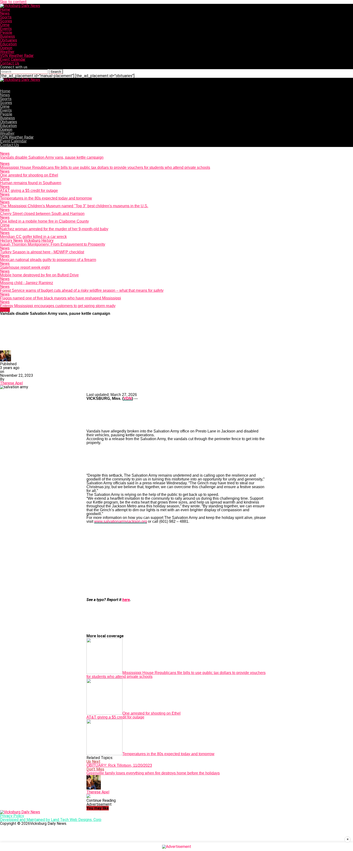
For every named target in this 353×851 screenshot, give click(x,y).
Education (8, 44)
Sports (6, 17)
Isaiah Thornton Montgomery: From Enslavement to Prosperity (52, 244)
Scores (6, 21)
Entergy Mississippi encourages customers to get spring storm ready (58, 306)
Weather (7, 51)
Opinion (6, 48)
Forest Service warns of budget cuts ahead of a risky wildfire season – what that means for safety (82, 290)
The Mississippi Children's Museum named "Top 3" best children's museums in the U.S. (74, 206)
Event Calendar (12, 59)
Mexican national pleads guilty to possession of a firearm (48, 260)
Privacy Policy (12, 816)
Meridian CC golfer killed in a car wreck (33, 237)
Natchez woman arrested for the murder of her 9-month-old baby (54, 229)
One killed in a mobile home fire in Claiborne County (44, 221)
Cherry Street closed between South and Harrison (42, 214)
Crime (5, 25)
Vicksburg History (39, 240)
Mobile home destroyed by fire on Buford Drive (39, 275)
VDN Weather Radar (17, 55)
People (6, 32)
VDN (127, 398)
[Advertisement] (176, 560)
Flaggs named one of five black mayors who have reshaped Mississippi (60, 298)
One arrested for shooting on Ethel (29, 175)
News (5, 13)
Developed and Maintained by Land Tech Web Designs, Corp (50, 819)
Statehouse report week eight (25, 267)
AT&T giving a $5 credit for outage (29, 190)
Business (7, 36)
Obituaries (8, 40)
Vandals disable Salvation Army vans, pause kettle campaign (51, 157)
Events (6, 28)
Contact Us (9, 63)
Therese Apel (11, 383)
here (126, 599)
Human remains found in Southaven (30, 183)
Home (5, 9)
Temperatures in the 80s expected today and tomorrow (46, 198)
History (6, 240)
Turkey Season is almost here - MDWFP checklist (42, 252)
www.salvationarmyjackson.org (120, 521)
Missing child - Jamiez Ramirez (26, 283)
